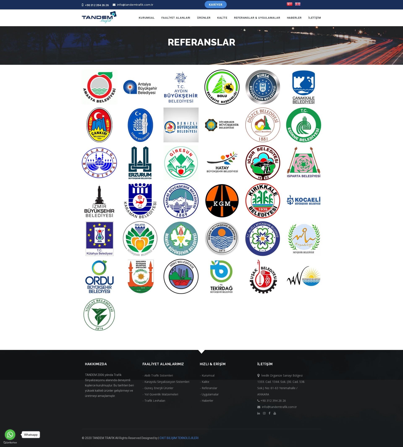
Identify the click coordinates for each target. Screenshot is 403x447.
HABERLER (294, 17)
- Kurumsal (207, 375)
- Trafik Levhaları (154, 401)
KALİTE (222, 17)
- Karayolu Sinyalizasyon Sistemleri (166, 382)
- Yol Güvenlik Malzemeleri (160, 394)
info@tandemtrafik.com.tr (134, 4)
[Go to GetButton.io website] (10, 442)
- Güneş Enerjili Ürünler (158, 388)
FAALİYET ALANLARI (175, 17)
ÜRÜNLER (203, 17)
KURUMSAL (147, 17)
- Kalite (204, 382)
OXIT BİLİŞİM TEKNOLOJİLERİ (179, 438)
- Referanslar (208, 388)
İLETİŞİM (314, 17)
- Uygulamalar (209, 394)
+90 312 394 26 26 (96, 5)
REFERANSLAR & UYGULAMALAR (257, 17)
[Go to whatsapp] (10, 434)
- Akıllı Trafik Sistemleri (158, 375)
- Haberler (206, 401)
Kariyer (215, 4)
